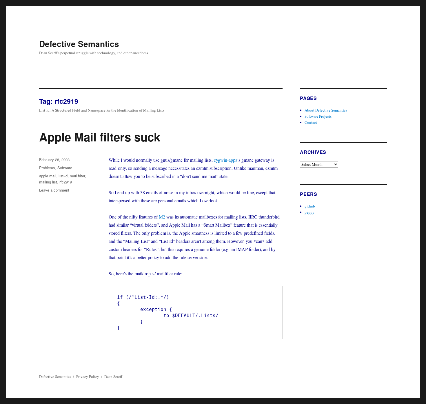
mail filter (77, 176)
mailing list (48, 182)
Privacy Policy (87, 376)
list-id (63, 176)
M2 (162, 217)
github (310, 206)
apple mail (47, 176)
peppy (309, 212)
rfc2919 (65, 182)
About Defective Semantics (326, 110)
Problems (47, 167)
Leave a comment (54, 190)
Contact (311, 122)
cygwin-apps (225, 160)
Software (64, 167)
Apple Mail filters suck (99, 136)
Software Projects (318, 116)
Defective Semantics (79, 44)
